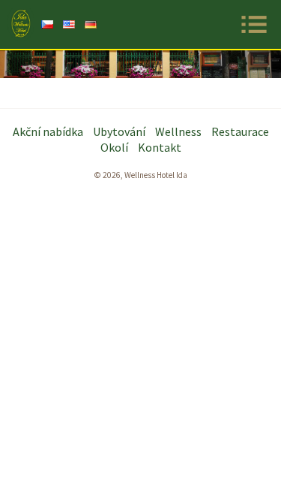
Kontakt (159, 147)
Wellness (178, 131)
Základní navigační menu (254, 24)
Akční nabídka (48, 131)
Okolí (114, 147)
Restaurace (240, 131)
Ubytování (119, 131)
